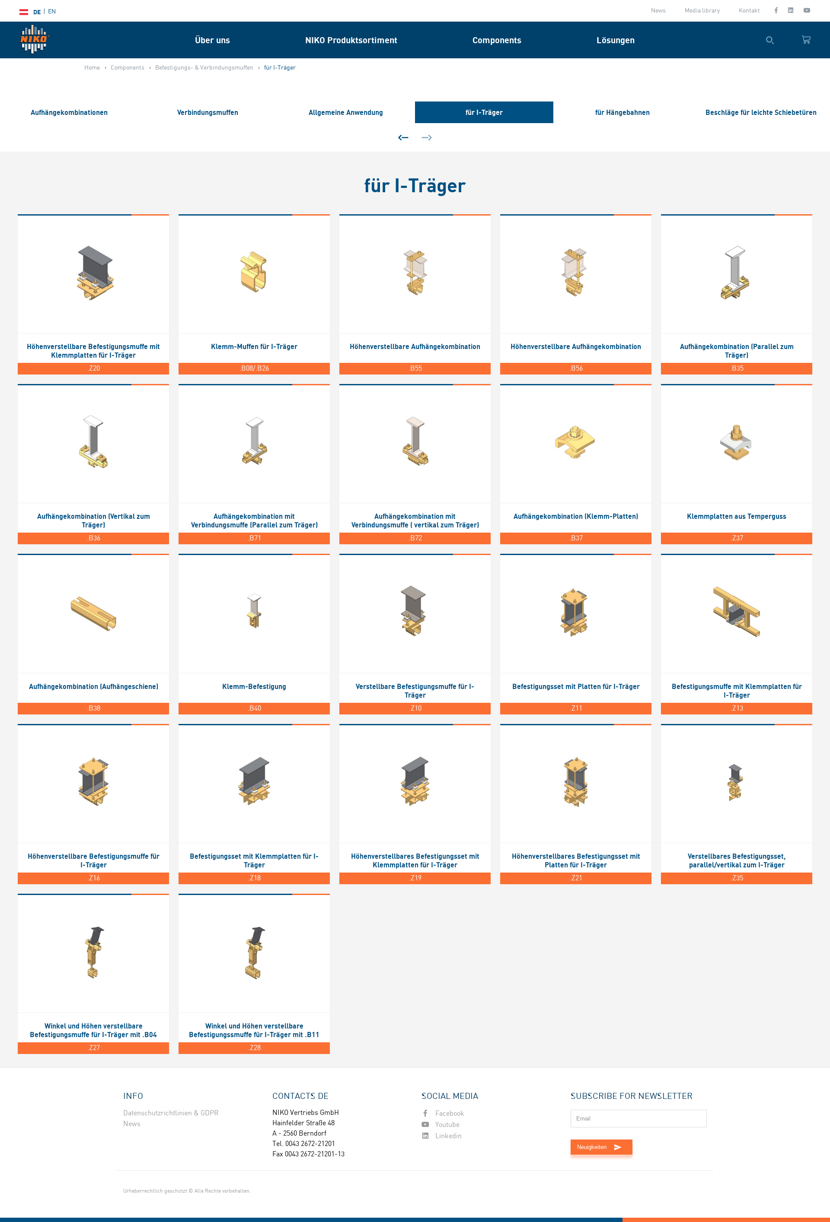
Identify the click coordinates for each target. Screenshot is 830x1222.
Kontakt (749, 11)
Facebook (449, 1113)
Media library (702, 11)
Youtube (447, 1125)
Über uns (212, 40)
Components (496, 40)
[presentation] (403, 137)
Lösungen (616, 40)
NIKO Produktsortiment (351, 40)
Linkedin (448, 1136)
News (658, 11)
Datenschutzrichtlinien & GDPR (171, 1113)
